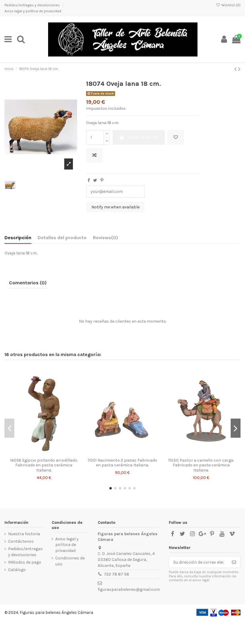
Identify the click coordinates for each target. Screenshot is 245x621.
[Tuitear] (95, 180)
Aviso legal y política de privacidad (32, 11)
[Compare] (44, 453)
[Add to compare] (94, 155)
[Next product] (239, 69)
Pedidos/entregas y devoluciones (32, 5)
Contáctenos (21, 541)
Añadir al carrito (143, 137)
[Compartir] (89, 180)
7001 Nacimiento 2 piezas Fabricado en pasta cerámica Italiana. (122, 463)
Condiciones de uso (70, 561)
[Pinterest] (101, 180)
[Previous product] (236, 69)
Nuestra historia (24, 533)
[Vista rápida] (52, 453)
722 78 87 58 (116, 574)
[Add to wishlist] (175, 137)
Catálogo (17, 569)
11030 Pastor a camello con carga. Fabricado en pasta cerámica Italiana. (201, 465)
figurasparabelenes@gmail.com (129, 589)
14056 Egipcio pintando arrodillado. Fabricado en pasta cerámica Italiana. (44, 465)
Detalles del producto (62, 237)
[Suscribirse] (234, 562)
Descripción (17, 237)
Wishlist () (230, 5)
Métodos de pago (24, 562)
